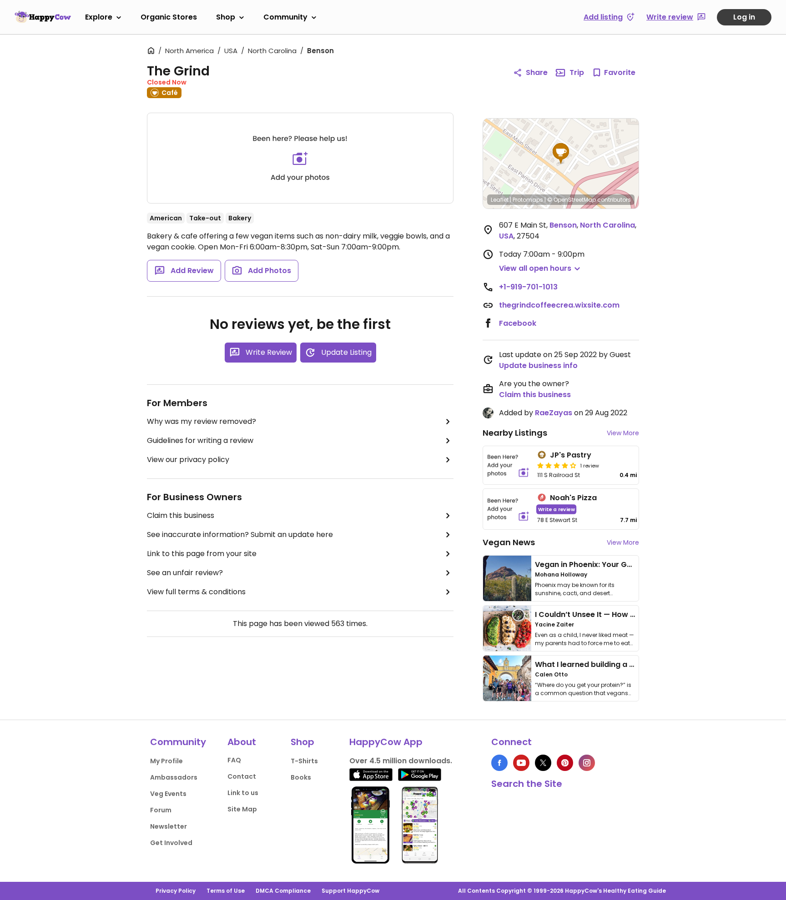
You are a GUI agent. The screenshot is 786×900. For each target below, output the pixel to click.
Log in (744, 17)
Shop (225, 17)
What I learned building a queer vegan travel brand (630, 664)
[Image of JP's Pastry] (508, 465)
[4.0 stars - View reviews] (556, 465)
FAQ (234, 760)
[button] (561, 153)
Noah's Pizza (573, 497)
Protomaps (528, 200)
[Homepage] (43, 16)
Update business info (538, 365)
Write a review (556, 509)
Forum (160, 810)
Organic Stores (169, 17)
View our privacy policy (188, 459)
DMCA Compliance (283, 891)
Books (301, 777)
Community (285, 17)
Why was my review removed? (201, 421)
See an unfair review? (185, 572)
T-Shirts (304, 761)
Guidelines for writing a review (200, 440)
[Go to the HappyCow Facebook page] (499, 763)
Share (537, 72)
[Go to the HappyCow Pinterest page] (565, 763)
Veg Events (168, 793)
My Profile (166, 761)
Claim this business (180, 515)
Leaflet (500, 200)
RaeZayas (553, 413)
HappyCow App (386, 742)
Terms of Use (226, 891)
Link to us (242, 792)
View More (623, 433)
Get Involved (171, 842)
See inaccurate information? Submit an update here (240, 534)
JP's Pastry (570, 455)
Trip (576, 72)
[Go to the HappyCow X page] (543, 763)
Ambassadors (173, 777)
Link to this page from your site (202, 553)
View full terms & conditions (196, 592)
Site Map (242, 809)
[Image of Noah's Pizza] (508, 509)
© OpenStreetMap (571, 200)
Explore (98, 17)
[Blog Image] (507, 578)
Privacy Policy (176, 891)
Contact (241, 776)
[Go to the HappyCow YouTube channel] (521, 763)
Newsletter (168, 826)
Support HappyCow (350, 891)
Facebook (517, 323)
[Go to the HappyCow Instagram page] (587, 763)
